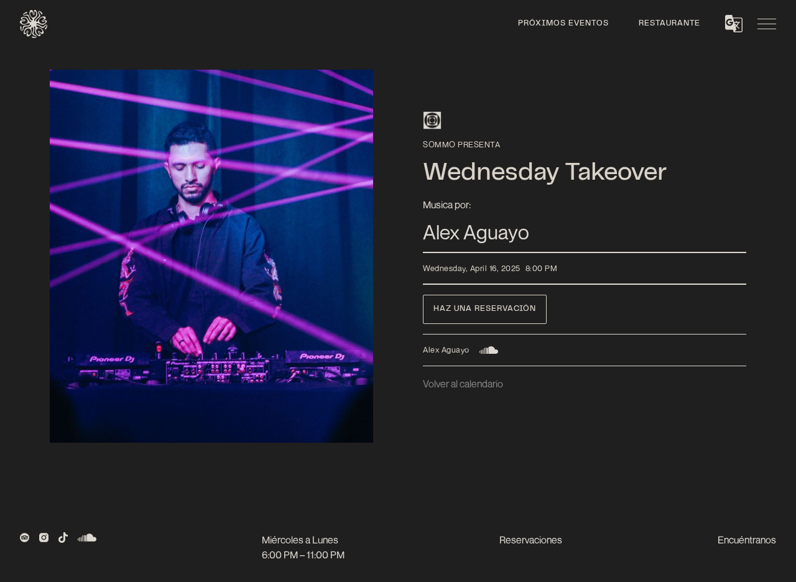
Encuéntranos (747, 540)
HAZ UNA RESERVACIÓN (484, 309)
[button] (733, 23)
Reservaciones (530, 540)
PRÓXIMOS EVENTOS (563, 23)
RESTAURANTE (669, 23)
